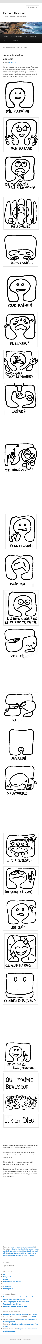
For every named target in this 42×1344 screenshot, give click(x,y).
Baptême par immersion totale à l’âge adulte (18, 1297)
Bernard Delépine (14, 13)
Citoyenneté (7, 1277)
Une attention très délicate (12, 1304)
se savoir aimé (30, 1255)
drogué (11, 1253)
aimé (27, 1249)
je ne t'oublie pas (28, 1253)
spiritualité (31, 1247)
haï (22, 1253)
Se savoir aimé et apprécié (13, 57)
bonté (29, 1251)
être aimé (17, 1253)
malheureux (11, 1255)
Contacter (33, 36)
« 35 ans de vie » (16, 36)
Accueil (6, 36)
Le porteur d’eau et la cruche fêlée (15, 1306)
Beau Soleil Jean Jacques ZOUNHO (15, 1314)
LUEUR (15, 41)
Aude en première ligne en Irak (14, 1299)
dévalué (5, 1253)
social (5, 1284)
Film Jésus (7, 41)
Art (4, 1274)
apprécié (6, 1251)
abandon (14, 1249)
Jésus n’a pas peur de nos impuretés (16, 1302)
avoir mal (20, 1251)
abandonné (21, 1249)
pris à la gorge (20, 1255)
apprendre (13, 1251)
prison (5, 1279)
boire (25, 1251)
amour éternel (33, 1249)
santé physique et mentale (19, 1247)
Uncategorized (8, 1289)
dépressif (35, 1251)
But (26, 36)
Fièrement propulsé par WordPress (21, 1340)
